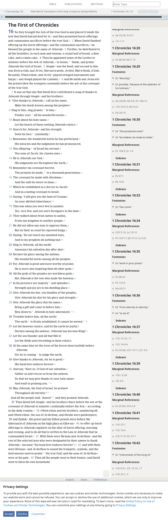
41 (37, 436)
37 (13, 402)
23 (10, 245)
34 (10, 359)
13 (10, 148)
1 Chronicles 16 (13, 11)
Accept (9, 514)
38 (38, 410)
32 (10, 336)
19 (10, 206)
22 (10, 235)
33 (10, 345)
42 (80, 445)
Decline (22, 514)
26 (10, 273)
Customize (38, 514)
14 (10, 158)
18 (10, 196)
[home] (5, 4)
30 (10, 316)
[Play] (2, 17)
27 (10, 283)
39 (10, 419)
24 (10, 254)
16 (10, 177)
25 (10, 264)
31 (10, 326)
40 (78, 423)
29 (10, 302)
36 (10, 388)
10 (10, 120)
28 (10, 292)
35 (10, 369)
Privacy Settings (126, 505)
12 (10, 139)
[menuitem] (5, 4)
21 (10, 225)
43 (32, 457)
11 (10, 129)
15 (10, 168)
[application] (84, 16)
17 (10, 187)
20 (10, 216)
